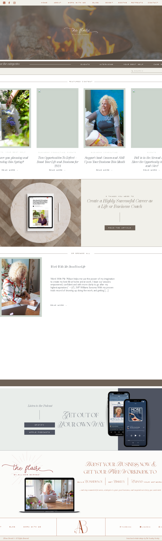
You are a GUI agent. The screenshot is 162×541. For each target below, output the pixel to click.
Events (71, 152)
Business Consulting (52, 152)
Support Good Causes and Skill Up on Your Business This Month (104, 160)
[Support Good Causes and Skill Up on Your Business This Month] (104, 118)
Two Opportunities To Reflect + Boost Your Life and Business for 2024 (57, 162)
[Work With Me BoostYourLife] (21, 287)
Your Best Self (16, 152)
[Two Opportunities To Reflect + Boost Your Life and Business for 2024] (57, 118)
